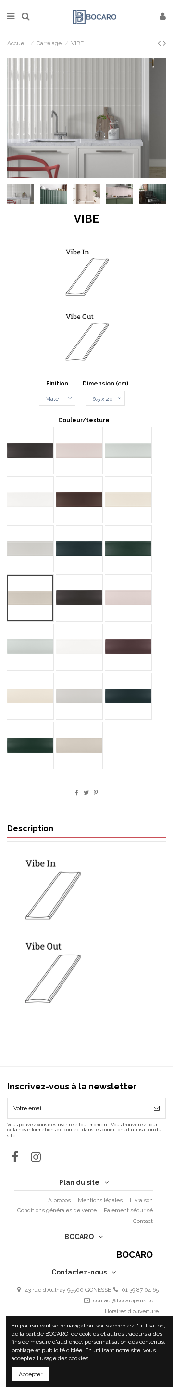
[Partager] (76, 792)
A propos (59, 1200)
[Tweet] (86, 792)
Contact (143, 1221)
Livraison (141, 1200)
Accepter (30, 1374)
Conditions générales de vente (57, 1210)
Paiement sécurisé (128, 1210)
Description (30, 829)
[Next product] (164, 43)
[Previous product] (160, 43)
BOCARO (134, 1255)
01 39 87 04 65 (140, 1290)
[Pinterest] (96, 792)
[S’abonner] (156, 1108)
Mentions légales (100, 1200)
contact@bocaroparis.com (126, 1300)
